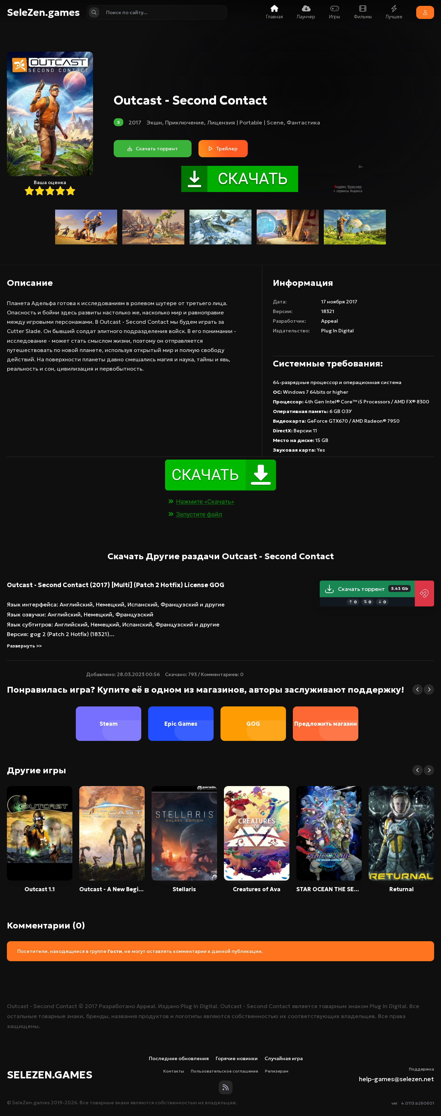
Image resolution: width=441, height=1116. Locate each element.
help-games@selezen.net (396, 1079)
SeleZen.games (43, 13)
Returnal (401, 889)
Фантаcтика (303, 122)
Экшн (154, 122)
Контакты (173, 1071)
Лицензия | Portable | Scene (245, 122)
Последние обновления (179, 1058)
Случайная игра (284, 1058)
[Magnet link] (424, 593)
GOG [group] (253, 723)
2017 (135, 122)
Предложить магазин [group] (325, 723)
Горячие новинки (237, 1058)
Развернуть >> (24, 646)
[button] (417, 689)
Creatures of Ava (256, 889)
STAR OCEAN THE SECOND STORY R (329, 889)
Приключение (184, 122)
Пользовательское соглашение (224, 1071)
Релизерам (276, 1071)
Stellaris (184, 889)
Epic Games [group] (180, 723)
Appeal (329, 321)
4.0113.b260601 (417, 1103)
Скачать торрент (373, 588)
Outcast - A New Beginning (112, 889)
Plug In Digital (337, 331)
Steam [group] (108, 723)
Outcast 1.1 (39, 889)
